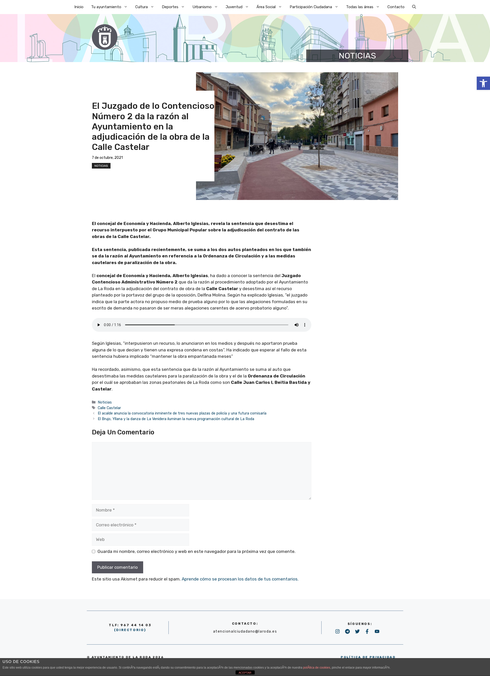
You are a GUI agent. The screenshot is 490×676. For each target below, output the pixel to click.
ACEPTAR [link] (245, 672)
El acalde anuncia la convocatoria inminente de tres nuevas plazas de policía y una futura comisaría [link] (182, 413)
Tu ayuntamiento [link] (106, 7)
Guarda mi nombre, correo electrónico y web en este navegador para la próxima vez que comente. (196, 551)
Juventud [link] (234, 7)
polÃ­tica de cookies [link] (316, 667)
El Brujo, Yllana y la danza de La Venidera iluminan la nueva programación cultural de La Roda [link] (176, 419)
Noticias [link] (101, 166)
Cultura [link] (141, 7)
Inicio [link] (78, 7)
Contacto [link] (396, 7)
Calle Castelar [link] (109, 408)
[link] (483, 83)
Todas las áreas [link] (359, 7)
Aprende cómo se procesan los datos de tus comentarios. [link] (240, 579)
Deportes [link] (170, 7)
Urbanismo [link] (202, 7)
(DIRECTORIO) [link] (130, 630)
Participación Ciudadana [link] (311, 7)
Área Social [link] (266, 7)
